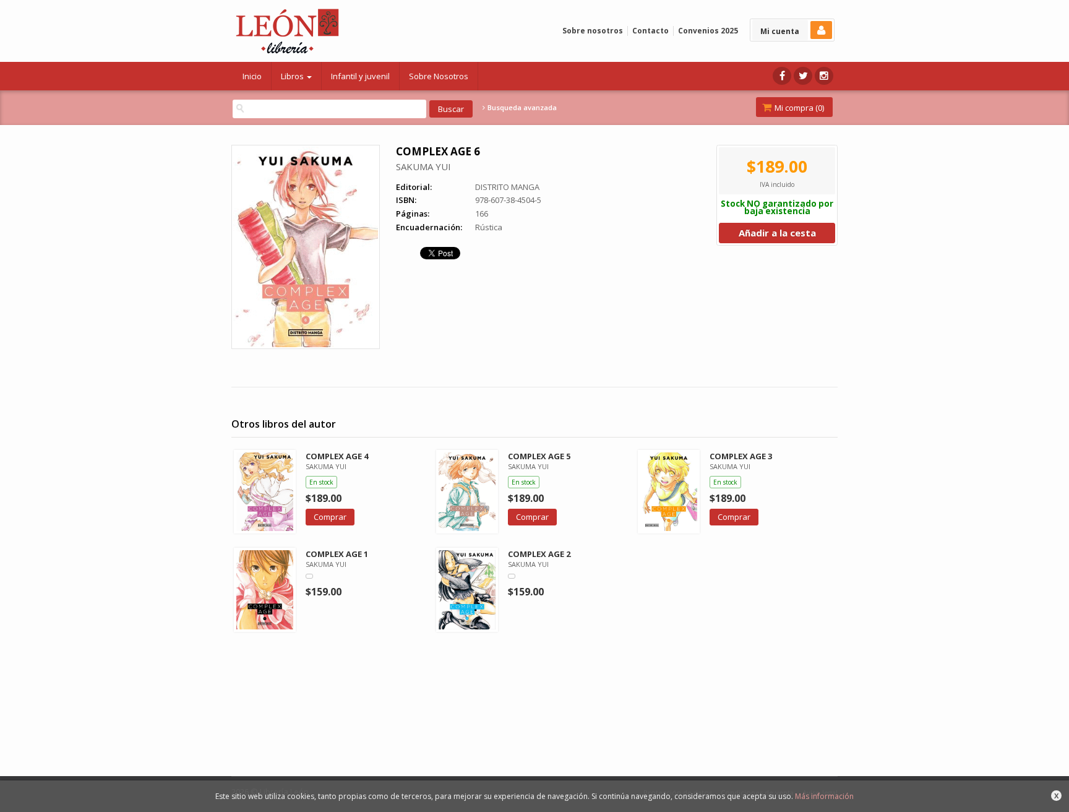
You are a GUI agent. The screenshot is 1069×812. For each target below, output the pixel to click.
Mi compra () (798, 107)
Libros (293, 76)
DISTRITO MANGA (507, 186)
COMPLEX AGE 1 (337, 553)
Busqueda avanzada (521, 107)
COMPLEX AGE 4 (337, 456)
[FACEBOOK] (782, 76)
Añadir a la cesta (777, 233)
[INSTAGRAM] (824, 76)
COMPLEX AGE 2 (539, 553)
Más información (824, 796)
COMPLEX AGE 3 (741, 456)
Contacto (650, 30)
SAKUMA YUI (423, 166)
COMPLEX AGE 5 (539, 456)
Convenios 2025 (708, 30)
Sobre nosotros (592, 30)
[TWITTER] (803, 76)
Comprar (330, 516)
